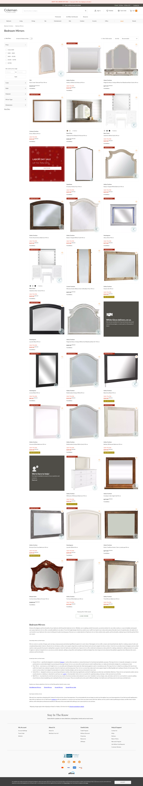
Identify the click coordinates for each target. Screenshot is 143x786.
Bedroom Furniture (8, 26)
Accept (122, 782)
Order (21, 733)
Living (21, 21)
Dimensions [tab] (9, 105)
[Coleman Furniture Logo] (10, 12)
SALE (122, 21)
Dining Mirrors (48, 687)
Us (51, 730)
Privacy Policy (67, 783)
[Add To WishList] (62, 44)
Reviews (116, 747)
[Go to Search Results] (85, 11)
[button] (97, 11)
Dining (33, 21)
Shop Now (47, 168)
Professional (58, 16)
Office (106, 21)
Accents (94, 21)
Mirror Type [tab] (9, 99)
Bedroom (8, 21)
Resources (85, 16)
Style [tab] (7, 88)
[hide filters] (8, 38)
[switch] (31, 39)
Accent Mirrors (59, 687)
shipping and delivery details (76, 706)
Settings (22, 730)
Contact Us (136, 5)
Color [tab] (7, 82)
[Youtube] (74, 762)
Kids (70, 21)
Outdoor (82, 21)
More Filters (7, 109)
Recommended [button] (125, 38)
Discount (85, 733)
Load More (84, 616)
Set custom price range (11, 68)
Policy (115, 738)
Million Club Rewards (72, 16)
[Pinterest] (79, 762)
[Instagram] (69, 762)
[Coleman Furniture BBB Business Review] (71, 757)
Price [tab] (7, 45)
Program (84, 730)
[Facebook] (63, 762)
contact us (54, 699)
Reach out (34, 480)
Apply (15, 76)
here (87, 783)
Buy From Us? (54, 733)
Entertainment (57, 21)
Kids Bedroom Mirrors (35, 687)
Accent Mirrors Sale (71, 687)
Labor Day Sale (70, 85)
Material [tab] (8, 94)
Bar (45, 21)
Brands (134, 21)
